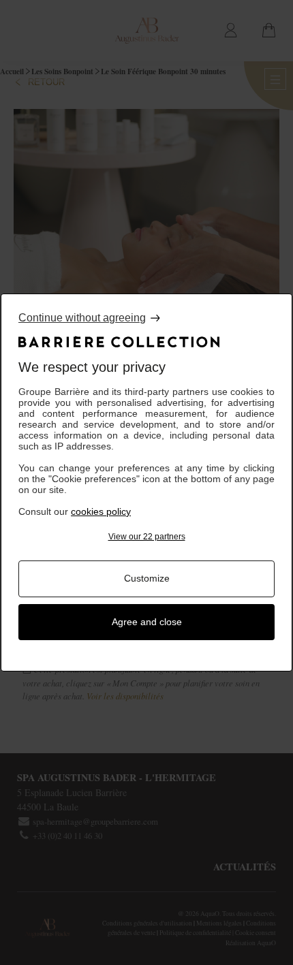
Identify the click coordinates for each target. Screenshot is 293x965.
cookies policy (101, 511)
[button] (146, 537)
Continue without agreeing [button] (82, 317)
